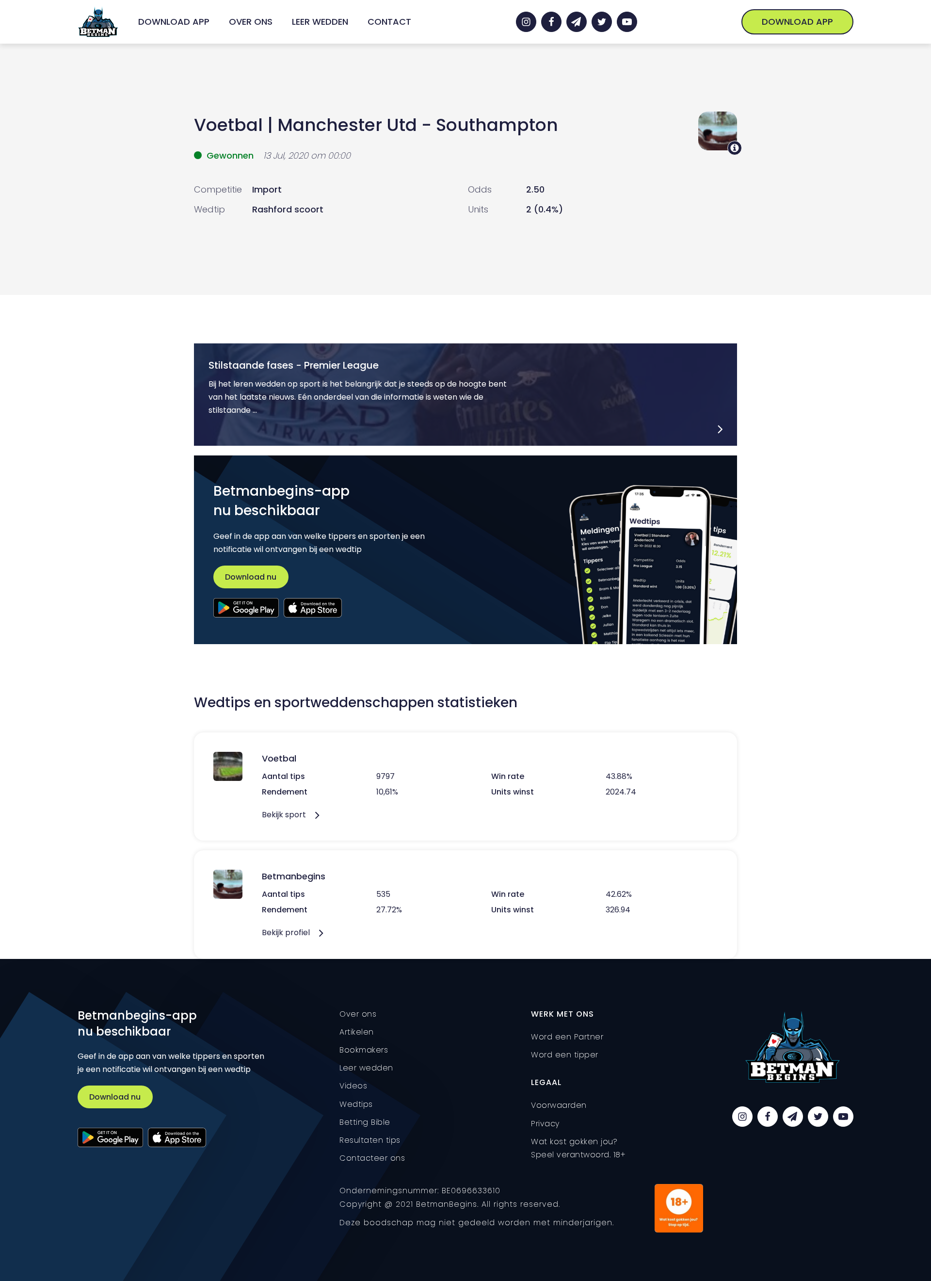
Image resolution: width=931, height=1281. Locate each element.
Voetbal (228, 125)
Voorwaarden (559, 1105)
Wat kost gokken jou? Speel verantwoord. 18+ (578, 1148)
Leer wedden (320, 22)
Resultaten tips (370, 1140)
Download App (173, 22)
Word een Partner (567, 1036)
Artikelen (356, 1032)
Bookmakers (363, 1049)
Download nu (250, 577)
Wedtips (356, 1104)
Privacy (545, 1123)
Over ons (251, 22)
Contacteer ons (372, 1158)
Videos (353, 1085)
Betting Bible (364, 1122)
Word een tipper (564, 1054)
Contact (389, 22)
